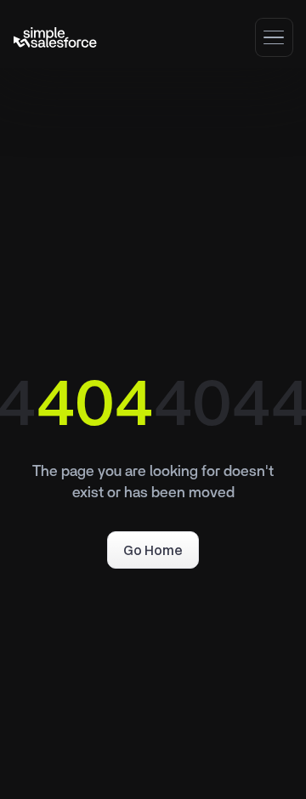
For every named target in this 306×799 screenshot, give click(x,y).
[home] (55, 37)
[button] (274, 37)
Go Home (153, 549)
